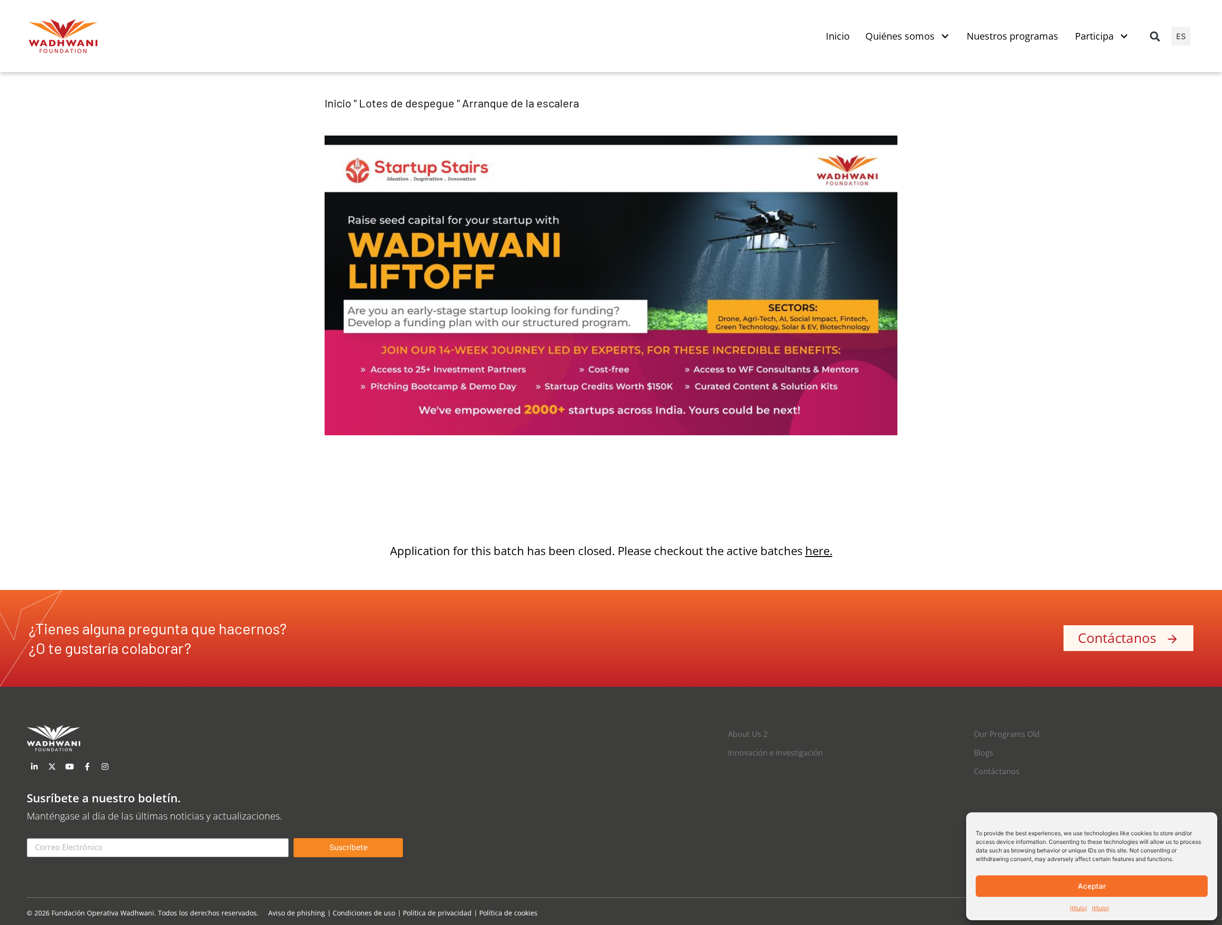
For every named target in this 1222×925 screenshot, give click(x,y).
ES (1181, 36)
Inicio (338, 103)
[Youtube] (69, 766)
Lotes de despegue (406, 103)
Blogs (983, 752)
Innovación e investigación (775, 752)
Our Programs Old (1007, 734)
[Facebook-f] (87, 766)
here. (818, 550)
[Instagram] (105, 766)
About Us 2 (748, 734)
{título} (1078, 908)
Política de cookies (508, 913)
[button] (1155, 36)
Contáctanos (997, 771)
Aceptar (1092, 886)
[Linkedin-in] (34, 766)
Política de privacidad (437, 913)
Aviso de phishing (296, 913)
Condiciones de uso (364, 913)
